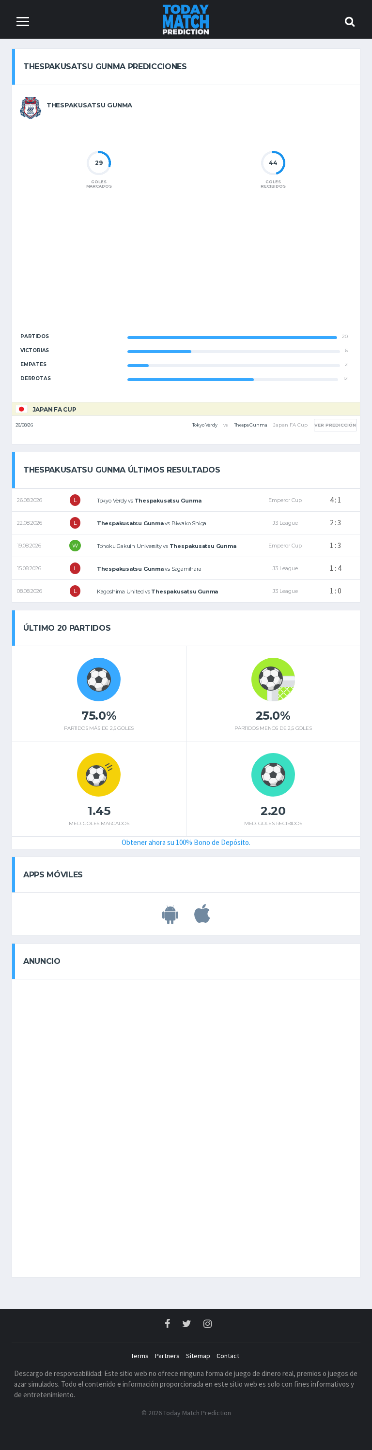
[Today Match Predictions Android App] (170, 919)
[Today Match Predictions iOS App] (202, 919)
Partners (167, 1355)
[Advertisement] (186, 268)
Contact (228, 1355)
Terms (140, 1355)
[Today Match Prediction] (186, 18)
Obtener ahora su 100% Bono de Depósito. (186, 842)
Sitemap (198, 1355)
